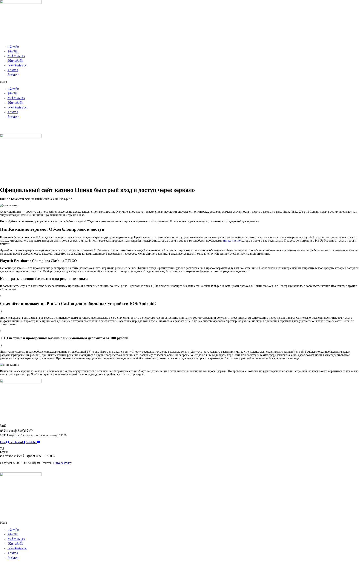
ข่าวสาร (12, 70)
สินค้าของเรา (16, 56)
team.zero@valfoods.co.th (23, 451)
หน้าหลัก (13, 46)
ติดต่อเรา (13, 74)
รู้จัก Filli (12, 51)
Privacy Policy (63, 462)
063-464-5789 (13, 448)
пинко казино (232, 240)
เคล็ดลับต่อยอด (17, 65)
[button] (179, 81)
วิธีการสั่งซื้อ (15, 60)
